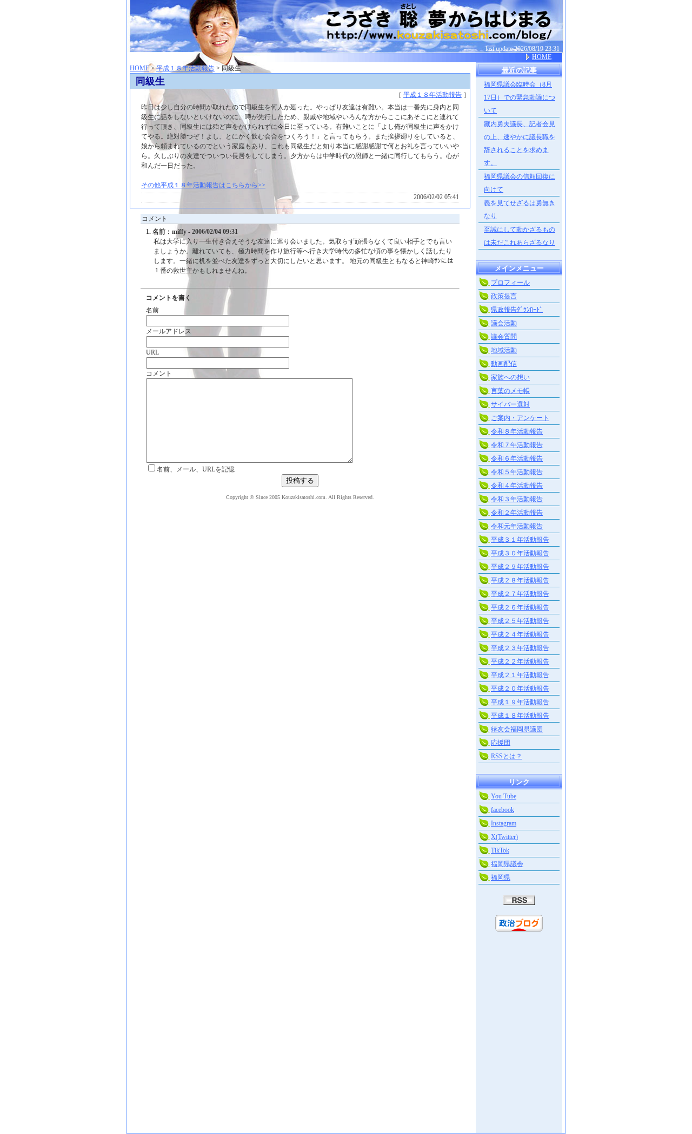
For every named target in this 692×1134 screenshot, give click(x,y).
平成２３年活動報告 (520, 648)
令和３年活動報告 (517, 499)
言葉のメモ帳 (510, 391)
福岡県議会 (507, 864)
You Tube (503, 796)
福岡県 (500, 877)
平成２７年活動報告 (520, 594)
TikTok (500, 850)
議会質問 (504, 336)
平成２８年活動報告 (520, 580)
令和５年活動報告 (517, 472)
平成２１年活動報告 (520, 675)
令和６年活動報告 (517, 458)
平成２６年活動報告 (520, 607)
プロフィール (510, 282)
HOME (541, 57)
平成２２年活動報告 (520, 661)
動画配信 (504, 364)
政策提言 (504, 296)
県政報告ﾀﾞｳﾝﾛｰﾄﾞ (517, 309)
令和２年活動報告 (517, 512)
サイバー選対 (510, 404)
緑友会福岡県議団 (517, 729)
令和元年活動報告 (517, 526)
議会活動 (504, 323)
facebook (502, 810)
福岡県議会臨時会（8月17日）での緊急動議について (519, 97)
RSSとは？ (506, 756)
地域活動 (504, 350)
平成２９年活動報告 (520, 567)
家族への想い (510, 377)
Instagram (503, 823)
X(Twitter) (504, 837)
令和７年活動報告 (517, 445)
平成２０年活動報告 (520, 688)
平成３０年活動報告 (520, 553)
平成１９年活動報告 (520, 702)
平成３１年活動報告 (520, 539)
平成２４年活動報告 (520, 634)
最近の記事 (519, 70)
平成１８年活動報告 (185, 68)
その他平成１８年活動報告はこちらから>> (203, 185)
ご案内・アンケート (520, 418)
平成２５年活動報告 (520, 621)
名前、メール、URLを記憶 (196, 469)
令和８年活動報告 (517, 431)
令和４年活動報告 (517, 485)
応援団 (500, 742)
